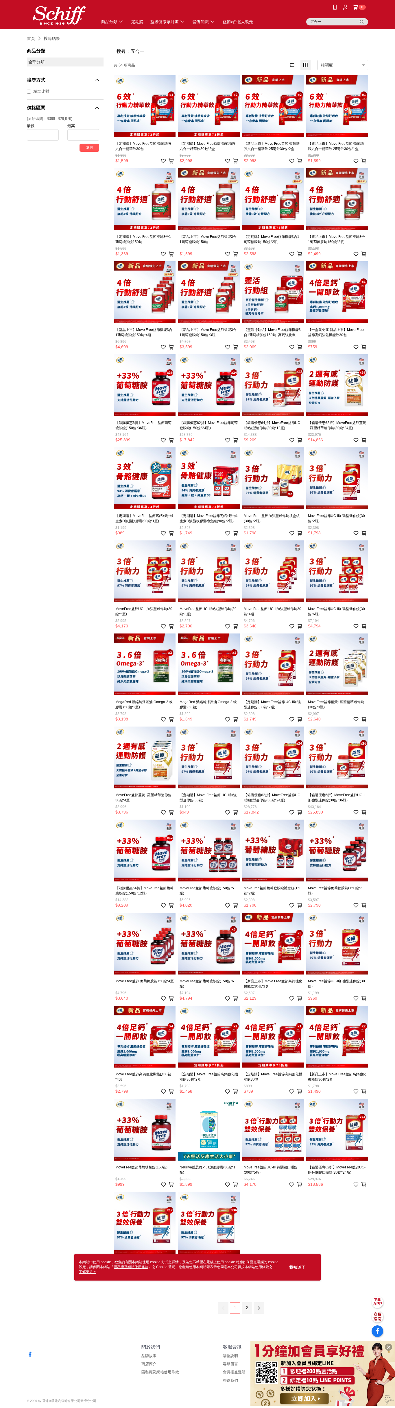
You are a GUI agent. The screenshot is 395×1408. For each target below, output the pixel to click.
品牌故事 (148, 1356)
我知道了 (297, 1267)
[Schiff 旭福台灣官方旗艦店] (59, 15)
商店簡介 (148, 1364)
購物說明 (230, 1356)
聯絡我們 (230, 1380)
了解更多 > (87, 1272)
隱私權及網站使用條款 (160, 1372)
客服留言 (230, 1364)
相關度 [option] (327, 65)
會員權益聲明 (234, 1372)
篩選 (89, 147)
